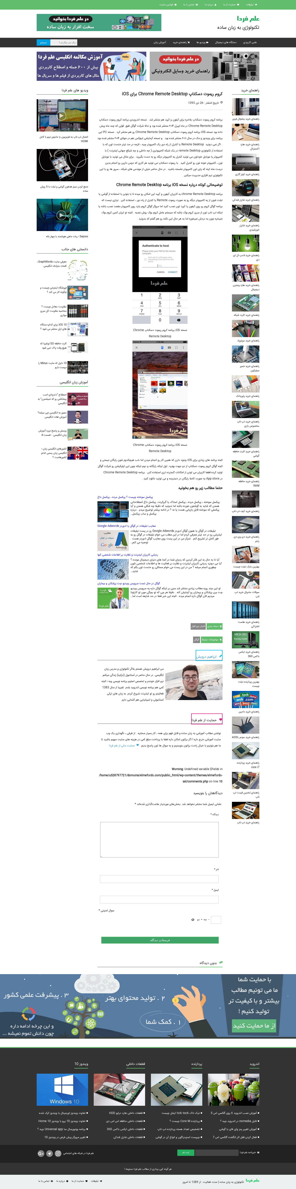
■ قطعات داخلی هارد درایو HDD (127, 1113)
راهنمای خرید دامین (249, 712)
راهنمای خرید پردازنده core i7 (248, 765)
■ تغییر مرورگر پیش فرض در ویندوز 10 (66, 1137)
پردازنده (197, 1064)
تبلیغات (250, 5)
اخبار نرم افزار (198, 626)
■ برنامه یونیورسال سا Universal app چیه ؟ (62, 1129)
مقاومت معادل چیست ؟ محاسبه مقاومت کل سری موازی (53, 311)
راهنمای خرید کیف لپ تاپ (245, 511)
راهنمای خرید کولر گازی (247, 174)
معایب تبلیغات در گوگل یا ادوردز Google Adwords (126, 526)
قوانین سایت (166, 5)
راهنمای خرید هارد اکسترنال (249, 146)
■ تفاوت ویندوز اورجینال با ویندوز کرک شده (63, 1113)
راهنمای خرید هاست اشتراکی (248, 624)
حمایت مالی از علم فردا (122, 745)
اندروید (254, 1064)
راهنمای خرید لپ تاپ (248, 823)
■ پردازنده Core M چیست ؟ (186, 1121)
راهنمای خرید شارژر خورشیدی (249, 227)
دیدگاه (215, 815)
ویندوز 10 (81, 1064)
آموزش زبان (160, 42)
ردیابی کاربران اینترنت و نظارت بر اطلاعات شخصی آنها (127, 555)
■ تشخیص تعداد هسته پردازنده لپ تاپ (179, 1129)
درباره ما (209, 5)
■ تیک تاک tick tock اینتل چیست (182, 1113)
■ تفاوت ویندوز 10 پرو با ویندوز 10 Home (63, 1121)
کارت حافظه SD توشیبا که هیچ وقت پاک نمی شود (53, 346)
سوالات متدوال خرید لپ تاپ (247, 594)
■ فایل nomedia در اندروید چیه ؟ (239, 1121)
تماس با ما (189, 5)
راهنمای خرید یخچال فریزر (245, 119)
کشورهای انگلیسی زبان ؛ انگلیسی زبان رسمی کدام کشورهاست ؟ (54, 453)
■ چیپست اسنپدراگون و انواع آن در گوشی (179, 1137)
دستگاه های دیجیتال (225, 42)
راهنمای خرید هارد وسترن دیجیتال (246, 287)
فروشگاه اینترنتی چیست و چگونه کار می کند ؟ (53, 290)
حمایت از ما (229, 5)
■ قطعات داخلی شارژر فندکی (129, 1137)
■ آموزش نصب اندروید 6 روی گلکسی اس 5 (235, 1113)
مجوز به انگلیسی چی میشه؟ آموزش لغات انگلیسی (52, 415)
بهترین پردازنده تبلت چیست (248, 684)
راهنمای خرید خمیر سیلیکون (249, 368)
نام (216, 870)
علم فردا (248, 19)
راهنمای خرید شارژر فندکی (245, 200)
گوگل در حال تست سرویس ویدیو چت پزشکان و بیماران (128, 583)
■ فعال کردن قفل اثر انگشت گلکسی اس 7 (236, 1137)
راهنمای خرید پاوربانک (247, 396)
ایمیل (215, 890)
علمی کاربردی (250, 42)
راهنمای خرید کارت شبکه (246, 315)
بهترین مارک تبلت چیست (246, 567)
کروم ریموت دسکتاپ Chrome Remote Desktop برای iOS (172, 94)
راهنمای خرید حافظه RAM (248, 483)
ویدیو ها (200, 42)
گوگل (196, 640)
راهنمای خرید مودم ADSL (245, 737)
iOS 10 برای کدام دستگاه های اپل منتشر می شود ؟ (53, 327)
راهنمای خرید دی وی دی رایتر (246, 539)
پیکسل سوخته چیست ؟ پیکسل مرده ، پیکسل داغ (125, 497)
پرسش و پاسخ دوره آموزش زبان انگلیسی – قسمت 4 (52, 433)
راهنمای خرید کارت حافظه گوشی (246, 453)
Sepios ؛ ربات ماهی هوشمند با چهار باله (67, 236)
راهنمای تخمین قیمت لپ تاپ (246, 795)
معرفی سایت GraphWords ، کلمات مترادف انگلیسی (52, 264)
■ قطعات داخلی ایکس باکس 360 (126, 1129)
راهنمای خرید (180, 42)
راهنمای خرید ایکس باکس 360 (248, 654)
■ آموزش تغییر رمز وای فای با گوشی (239, 1129)
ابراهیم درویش (206, 657)
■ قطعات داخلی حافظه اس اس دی (125, 1121)
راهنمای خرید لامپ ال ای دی (246, 257)
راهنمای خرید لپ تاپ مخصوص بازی (248, 424)
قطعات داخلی (135, 1064)
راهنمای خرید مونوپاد (248, 341)
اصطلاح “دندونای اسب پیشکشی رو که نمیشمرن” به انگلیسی (52, 399)
